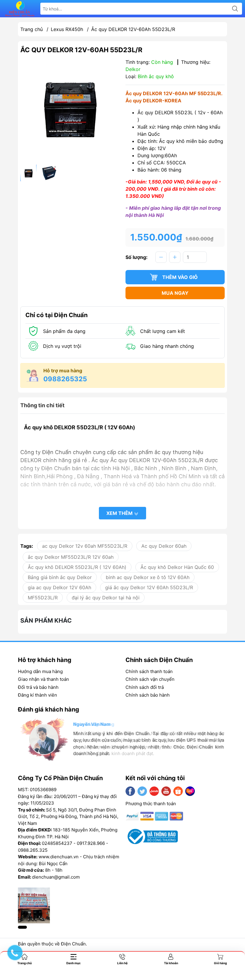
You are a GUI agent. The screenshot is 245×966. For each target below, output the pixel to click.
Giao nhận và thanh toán (43, 679)
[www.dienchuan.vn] (20, 9)
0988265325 (65, 379)
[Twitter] (142, 791)
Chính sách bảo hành (147, 695)
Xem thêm (120, 513)
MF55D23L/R (43, 598)
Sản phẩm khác (46, 620)
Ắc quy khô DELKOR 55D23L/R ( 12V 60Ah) (77, 567)
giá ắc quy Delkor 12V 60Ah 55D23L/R (149, 587)
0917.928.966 (91, 843)
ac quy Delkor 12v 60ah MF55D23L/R (84, 546)
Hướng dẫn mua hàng (40, 671)
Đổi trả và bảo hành (38, 687)
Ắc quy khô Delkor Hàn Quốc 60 (177, 567)
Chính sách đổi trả (144, 687)
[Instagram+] (154, 791)
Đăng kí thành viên (37, 695)
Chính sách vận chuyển (149, 679)
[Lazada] (190, 791)
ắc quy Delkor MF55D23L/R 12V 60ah (71, 557)
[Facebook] (130, 791)
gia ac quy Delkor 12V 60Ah (59, 587)
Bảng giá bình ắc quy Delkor (60, 577)
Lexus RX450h (67, 29)
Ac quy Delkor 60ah (163, 546)
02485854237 (57, 843)
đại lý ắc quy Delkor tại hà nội (106, 598)
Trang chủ (31, 29)
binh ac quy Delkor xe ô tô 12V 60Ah (147, 577)
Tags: (26, 546)
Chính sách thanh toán (149, 671)
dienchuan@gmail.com (56, 877)
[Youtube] (166, 791)
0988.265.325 (33, 850)
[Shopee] (178, 791)
